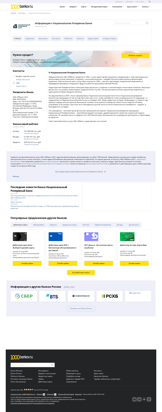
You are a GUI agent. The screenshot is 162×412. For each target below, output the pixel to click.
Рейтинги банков (18, 376)
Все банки (22, 13)
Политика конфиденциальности (22, 403)
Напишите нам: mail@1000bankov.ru (23, 394)
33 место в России (31, 139)
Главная (13, 13)
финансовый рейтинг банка (97, 164)
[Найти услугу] (147, 23)
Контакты (56, 38)
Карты (84, 7)
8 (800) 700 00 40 (23, 79)
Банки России (16, 373)
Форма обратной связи (66, 394)
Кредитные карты (70, 225)
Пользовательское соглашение (43, 403)
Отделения (29, 38)
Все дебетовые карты (81, 272)
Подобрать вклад (73, 376)
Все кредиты (43, 371)
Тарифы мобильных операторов (107, 379)
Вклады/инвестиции (99, 7)
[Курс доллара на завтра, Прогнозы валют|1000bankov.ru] (139, 399)
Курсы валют (132, 7)
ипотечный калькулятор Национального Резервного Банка (45, 164)
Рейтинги (68, 38)
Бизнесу (145, 7)
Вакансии (78, 394)
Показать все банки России (81, 308)
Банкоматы (43, 38)
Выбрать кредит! (135, 55)
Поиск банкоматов (18, 382)
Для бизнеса (134, 225)
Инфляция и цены (73, 373)
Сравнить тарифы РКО (75, 379)
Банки (62, 7)
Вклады (120, 225)
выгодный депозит (51, 161)
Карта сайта (98, 373)
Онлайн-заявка (27, 263)
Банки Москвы (16, 371)
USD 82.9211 (119, 2)
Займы (41, 379)
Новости (80, 38)
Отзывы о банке (109, 38)
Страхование (117, 7)
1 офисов (139, 159)
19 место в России (31, 144)
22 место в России (31, 133)
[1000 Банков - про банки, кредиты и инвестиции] (144, 399)
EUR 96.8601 (129, 2)
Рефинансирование (103, 225)
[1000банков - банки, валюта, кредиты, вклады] (149, 399)
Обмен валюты (72, 371)
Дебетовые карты (20, 225)
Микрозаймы (38, 225)
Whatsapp (50, 394)
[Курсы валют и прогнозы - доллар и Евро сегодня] (134, 399)
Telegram (39, 394)
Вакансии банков (101, 376)
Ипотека (86, 225)
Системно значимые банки (22, 379)
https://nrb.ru (21, 86)
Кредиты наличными (47, 373)
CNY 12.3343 (140, 2)
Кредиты (73, 7)
